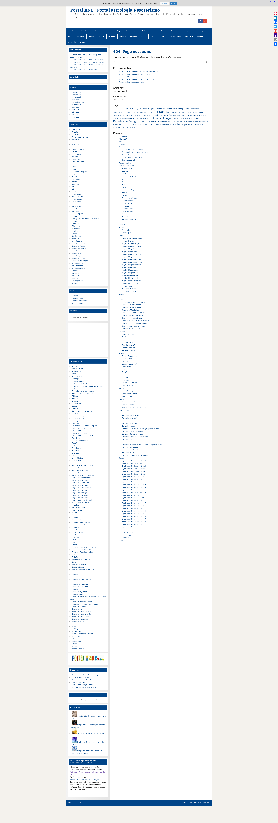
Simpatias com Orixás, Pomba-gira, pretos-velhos (140, 429)
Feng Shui (188, 31)
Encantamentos (128, 201)
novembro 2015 (78, 102)
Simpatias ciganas (128, 426)
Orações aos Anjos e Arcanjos (133, 313)
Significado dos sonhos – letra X (134, 522)
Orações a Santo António (131, 307)
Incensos (125, 206)
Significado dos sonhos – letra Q (134, 503)
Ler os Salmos (127, 391)
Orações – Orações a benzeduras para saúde (88, 520)
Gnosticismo (126, 367)
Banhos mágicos (132, 31)
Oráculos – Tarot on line (81, 530)
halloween (175, 112)
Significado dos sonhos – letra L (134, 490)
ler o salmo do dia (184, 112)
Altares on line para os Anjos (132, 149)
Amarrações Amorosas (80, 677)
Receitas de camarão (192, 118)
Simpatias (189, 36)
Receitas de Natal (145, 122)
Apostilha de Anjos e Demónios (134, 157)
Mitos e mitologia (128, 190)
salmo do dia (160, 125)
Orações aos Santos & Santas (83, 525)
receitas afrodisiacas (124, 118)
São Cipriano (76, 236)
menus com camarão (127, 115)
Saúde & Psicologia (129, 176)
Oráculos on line (128, 334)
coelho (201, 109)
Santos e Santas (128, 405)
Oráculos (112, 36)
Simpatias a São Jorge (80, 584)
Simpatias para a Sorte (130, 442)
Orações (101, 36)
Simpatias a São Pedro (80, 587)
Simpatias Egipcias (79, 607)
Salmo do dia (127, 396)
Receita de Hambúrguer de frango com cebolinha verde (140, 72)
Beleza (74, 152)
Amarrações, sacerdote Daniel (83, 680)
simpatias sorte (77, 266)
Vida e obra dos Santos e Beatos (134, 407)
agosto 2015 (76, 110)
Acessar (75, 296)
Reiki (124, 174)
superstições (76, 276)
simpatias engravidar (79, 251)
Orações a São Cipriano (130, 310)
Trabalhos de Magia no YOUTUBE (84, 687)
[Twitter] (275, 26)
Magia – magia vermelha (81, 498)
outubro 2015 (77, 105)
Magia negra (76, 206)
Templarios (76, 636)
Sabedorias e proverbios (81, 559)
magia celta (76, 194)
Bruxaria (75, 401)
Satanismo (126, 214)
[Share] (275, 44)
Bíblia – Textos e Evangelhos (82, 394)
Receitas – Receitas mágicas (82, 552)
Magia (70, 36)
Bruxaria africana (128, 532)
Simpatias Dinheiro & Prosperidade (135, 437)
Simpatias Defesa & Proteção (133, 434)
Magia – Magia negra (130, 270)
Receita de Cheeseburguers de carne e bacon (136, 77)
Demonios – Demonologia (132, 238)
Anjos (119, 31)
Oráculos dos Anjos (129, 160)
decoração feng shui (130, 112)
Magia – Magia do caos (130, 257)
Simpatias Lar (127, 439)
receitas (75, 231)
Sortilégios (126, 217)
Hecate (124, 184)
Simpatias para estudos (80, 617)
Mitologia (75, 211)
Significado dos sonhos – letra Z (134, 527)
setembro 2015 (77, 107)
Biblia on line (127, 359)
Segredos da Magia (129, 289)
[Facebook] (275, 22)
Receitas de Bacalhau (177, 118)
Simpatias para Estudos (130, 450)
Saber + (143, 36)
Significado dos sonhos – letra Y (134, 524)
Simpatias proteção (79, 258)
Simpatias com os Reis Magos (133, 431)
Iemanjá (75, 182)
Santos (163, 36)
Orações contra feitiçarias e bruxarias (135, 321)
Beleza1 (125, 171)
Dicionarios (76, 159)
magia (74, 191)
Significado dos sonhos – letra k (134, 487)
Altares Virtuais (77, 369)
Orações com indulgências (132, 318)
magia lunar (76, 204)
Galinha (167, 112)
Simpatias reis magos (80, 261)
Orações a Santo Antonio (81, 522)
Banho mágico (135, 109)
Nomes (91, 36)
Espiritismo (126, 361)
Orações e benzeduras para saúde (135, 323)
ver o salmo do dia (130, 127)
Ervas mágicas (127, 203)
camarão (195, 108)
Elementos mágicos (129, 198)
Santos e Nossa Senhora (131, 402)
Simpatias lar (76, 253)
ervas (74, 164)
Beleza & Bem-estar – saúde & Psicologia (87, 386)
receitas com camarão (138, 118)
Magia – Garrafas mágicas (131, 244)
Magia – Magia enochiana (131, 265)
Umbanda (72, 42)
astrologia (75, 147)
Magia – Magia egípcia (80, 485)
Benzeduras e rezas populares (178, 109)
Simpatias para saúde (130, 453)
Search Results (175, 36)
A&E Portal (72, 31)
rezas (135, 125)
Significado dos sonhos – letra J (134, 485)
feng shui (150, 112)
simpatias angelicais (79, 243)
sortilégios (75, 273)
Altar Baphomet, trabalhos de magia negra (88, 675)
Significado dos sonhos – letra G (134, 477)
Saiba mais (164, 3)
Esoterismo (175, 31)
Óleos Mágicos (127, 211)
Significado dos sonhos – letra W (134, 519)
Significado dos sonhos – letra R (134, 506)
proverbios (76, 229)
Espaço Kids (76, 431)
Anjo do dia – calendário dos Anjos (135, 152)
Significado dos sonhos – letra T (134, 511)
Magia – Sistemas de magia (82, 503)
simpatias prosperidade (80, 256)
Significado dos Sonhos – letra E (134, 471)
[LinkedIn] (275, 18)
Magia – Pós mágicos (130, 283)
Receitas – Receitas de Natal (82, 550)
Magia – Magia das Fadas (131, 254)
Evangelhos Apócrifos (130, 364)
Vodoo (74, 644)
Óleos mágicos (77, 515)
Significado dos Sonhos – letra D (134, 469)
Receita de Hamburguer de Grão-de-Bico (134, 74)
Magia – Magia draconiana (131, 260)
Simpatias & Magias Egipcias (132, 415)
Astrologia (126, 230)
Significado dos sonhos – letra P (134, 500)
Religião (133, 36)
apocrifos (75, 144)
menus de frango (155, 115)
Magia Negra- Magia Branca (82, 685)
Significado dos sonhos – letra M (134, 492)
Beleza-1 (75, 389)
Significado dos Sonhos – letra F (134, 474)
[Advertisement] (88, 340)
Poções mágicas (78, 532)
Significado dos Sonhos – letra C (134, 466)
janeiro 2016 (76, 97)
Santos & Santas (78, 567)
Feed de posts (77, 298)
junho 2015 (76, 115)
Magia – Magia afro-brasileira (132, 246)
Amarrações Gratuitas (80, 137)
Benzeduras (161, 109)
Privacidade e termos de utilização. (84, 779)
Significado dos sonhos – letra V (134, 516)
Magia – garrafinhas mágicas (82, 465)
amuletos (75, 139)
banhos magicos (148, 109)
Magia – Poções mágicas (131, 281)
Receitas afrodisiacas (130, 342)
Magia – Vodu (127, 286)
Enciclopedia (76, 421)
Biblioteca (125, 377)
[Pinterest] (275, 13)
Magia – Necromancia (130, 278)
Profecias (125, 369)
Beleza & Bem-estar (149, 31)
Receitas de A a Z (128, 345)
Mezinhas (80, 36)
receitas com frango (159, 118)
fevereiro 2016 (77, 95)
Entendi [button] (173, 3)
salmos (166, 125)
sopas (122, 127)
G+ (80, 803)
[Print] (275, 39)
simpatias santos (78, 263)
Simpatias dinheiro (79, 248)
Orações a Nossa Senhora (176, 115)
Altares (96, 31)
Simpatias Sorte (78, 621)
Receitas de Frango (125, 121)
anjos (115, 109)
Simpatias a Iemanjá (129, 418)
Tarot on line (126, 337)
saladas (151, 124)
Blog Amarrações (78, 682)
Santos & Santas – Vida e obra (83, 569)
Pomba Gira (126, 535)
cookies (75, 157)
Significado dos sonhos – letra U (134, 514)
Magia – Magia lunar (129, 268)
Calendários (126, 380)
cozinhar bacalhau (118, 112)
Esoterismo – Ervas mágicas (82, 428)
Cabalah (125, 195)
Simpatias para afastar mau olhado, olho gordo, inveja (142, 445)
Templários (126, 372)
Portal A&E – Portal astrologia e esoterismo (115, 10)
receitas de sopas (177, 121)
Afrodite (125, 182)
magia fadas (76, 201)
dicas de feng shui (141, 112)
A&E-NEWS (85, 31)
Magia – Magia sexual (130, 273)
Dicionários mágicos (129, 383)
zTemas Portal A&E (79, 649)
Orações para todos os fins (132, 329)
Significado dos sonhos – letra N (134, 495)
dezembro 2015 (77, 100)
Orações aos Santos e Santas (133, 315)
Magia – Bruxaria (128, 241)
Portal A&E (76, 224)
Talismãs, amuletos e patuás (82, 634)
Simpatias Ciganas (78, 246)
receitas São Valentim (127, 124)
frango (158, 112)
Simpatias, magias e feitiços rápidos (135, 455)
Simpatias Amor (128, 421)
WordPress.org (77, 303)
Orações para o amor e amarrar (133, 326)
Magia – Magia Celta (129, 252)
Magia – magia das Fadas (81, 478)
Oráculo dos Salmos (129, 394)
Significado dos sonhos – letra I (133, 482)
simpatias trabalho (78, 268)
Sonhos (200, 36)
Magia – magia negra (80, 493)
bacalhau (125, 109)
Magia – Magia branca (130, 249)
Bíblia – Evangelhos (129, 356)
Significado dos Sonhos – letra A (134, 461)
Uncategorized (77, 281)
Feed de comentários (80, 301)
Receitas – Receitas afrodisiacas (84, 547)
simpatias (175, 124)
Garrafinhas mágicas (79, 172)
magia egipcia (77, 199)
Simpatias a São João (80, 582)
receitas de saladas (161, 121)
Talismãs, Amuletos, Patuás (132, 219)
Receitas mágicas (128, 350)
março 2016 (76, 92)
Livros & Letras (127, 385)
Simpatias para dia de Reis (81, 612)
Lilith (124, 187)
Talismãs (75, 278)
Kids (73, 187)
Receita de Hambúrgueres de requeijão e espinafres (138, 80)
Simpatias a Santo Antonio (81, 579)
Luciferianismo (127, 209)
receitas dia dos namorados (191, 121)
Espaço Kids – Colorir (80, 433)
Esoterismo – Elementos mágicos (84, 426)
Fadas (74, 167)
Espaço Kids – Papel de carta (82, 436)
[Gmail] (275, 31)
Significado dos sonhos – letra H (134, 479)
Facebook (71, 803)
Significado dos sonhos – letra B (134, 463)
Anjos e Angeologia (129, 155)
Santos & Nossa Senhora (81, 564)
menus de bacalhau (140, 115)
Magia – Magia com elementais (83, 475)
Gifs (73, 174)
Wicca (82, 42)
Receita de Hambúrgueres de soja (131, 82)
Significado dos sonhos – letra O (134, 498)
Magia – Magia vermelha (131, 275)
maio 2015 (75, 117)
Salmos (153, 36)
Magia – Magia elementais (132, 262)
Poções (74, 221)
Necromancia (77, 510)
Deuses (164, 31)
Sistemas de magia (129, 291)
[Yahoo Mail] (275, 35)
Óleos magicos (77, 214)
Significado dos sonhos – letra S (134, 508)
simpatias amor (188, 124)
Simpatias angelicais (129, 423)
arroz (119, 109)
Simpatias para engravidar (131, 447)
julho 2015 (75, 112)
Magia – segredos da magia (82, 500)
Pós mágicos (76, 226)
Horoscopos (200, 31)
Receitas (123, 36)
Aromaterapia (127, 168)
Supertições (76, 631)
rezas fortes (143, 125)
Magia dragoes (77, 196)
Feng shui (75, 169)
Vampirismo (126, 222)
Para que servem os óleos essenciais (85, 219)
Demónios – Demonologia (82, 411)
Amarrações (108, 31)
